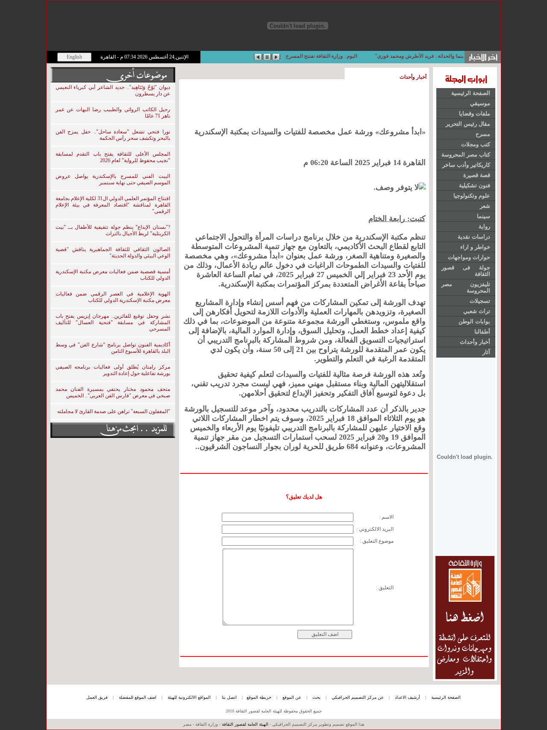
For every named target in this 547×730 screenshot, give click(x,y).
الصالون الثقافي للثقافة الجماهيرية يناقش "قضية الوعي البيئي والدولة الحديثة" (113, 252)
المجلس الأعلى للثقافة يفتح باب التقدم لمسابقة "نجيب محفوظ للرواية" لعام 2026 (113, 157)
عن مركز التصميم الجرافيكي (358, 697)
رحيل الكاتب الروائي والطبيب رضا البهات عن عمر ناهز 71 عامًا (113, 112)
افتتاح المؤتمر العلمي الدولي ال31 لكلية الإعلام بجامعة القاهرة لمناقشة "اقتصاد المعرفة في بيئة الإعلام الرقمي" (113, 204)
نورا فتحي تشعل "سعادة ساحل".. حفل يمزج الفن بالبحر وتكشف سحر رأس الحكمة (113, 135)
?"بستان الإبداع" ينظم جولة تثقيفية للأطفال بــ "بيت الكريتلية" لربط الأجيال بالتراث (113, 230)
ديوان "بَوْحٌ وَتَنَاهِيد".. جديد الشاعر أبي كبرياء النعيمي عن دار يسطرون (113, 90)
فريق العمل (97, 697)
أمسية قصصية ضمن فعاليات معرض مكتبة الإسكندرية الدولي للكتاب (113, 275)
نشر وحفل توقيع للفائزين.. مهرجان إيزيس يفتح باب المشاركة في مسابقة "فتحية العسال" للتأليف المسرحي (113, 322)
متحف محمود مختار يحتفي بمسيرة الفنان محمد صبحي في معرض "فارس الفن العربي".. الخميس (113, 392)
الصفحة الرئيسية (446, 697)
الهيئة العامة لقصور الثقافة (245, 724)
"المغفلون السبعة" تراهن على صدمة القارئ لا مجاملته (113, 411)
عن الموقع (291, 697)
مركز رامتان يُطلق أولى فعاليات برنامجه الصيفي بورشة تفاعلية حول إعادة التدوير (113, 370)
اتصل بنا (229, 697)
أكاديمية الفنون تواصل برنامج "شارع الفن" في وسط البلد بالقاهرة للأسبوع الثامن (113, 348)
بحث (316, 697)
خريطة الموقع (259, 697)
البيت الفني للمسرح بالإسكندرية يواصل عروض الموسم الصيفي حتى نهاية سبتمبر (113, 179)
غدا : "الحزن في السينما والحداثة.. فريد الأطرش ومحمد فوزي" (433, 56)
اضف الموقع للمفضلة (137, 697)
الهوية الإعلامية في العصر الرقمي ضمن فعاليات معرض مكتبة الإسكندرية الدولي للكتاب (113, 297)
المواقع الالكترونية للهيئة (189, 697)
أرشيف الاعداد (407, 697)
